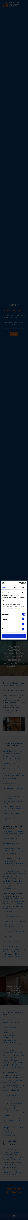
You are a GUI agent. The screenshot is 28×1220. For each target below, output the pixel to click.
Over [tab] (23, 587)
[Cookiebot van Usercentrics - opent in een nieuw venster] (19, 583)
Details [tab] (14, 587)
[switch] (24, 619)
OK (14, 636)
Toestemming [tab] (5, 587)
